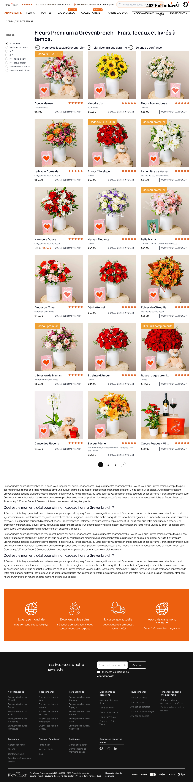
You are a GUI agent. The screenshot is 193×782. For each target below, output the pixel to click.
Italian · (57, 776)
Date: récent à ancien (19, 66)
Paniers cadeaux (117, 12)
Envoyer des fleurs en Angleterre (79, 727)
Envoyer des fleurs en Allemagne (79, 698)
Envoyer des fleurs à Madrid (17, 698)
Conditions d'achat (78, 744)
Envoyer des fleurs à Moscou (48, 727)
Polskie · (64, 776)
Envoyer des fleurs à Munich (48, 706)
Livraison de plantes (139, 715)
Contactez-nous (16, 753)
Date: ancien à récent (19, 70)
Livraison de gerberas (140, 706)
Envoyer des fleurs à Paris (17, 713)
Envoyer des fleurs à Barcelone (17, 720)
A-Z (11, 51)
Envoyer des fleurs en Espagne (79, 706)
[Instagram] (110, 748)
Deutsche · (49, 776)
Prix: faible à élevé (18, 58)
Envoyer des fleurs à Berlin (17, 706)
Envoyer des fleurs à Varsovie (48, 713)
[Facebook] (103, 748)
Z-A (11, 55)
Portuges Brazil (95, 776)
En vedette (14, 43)
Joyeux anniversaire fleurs (109, 701)
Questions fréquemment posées (20, 760)
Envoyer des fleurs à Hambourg (17, 727)
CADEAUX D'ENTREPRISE (19, 21)
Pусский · (79, 776)
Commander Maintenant (68, 112)
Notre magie (45, 744)
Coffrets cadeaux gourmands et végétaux (171, 701)
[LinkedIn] (115, 748)
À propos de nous (16, 744)
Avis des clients (46, 749)
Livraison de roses (138, 697)
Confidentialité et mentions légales (77, 750)
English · (71, 776)
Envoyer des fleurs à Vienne (48, 698)
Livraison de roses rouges (142, 711)
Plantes (46, 12)
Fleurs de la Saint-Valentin (108, 722)
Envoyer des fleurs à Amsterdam (48, 720)
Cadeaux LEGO (66, 12)
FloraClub (12, 749)
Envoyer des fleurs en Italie (79, 720)
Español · (33, 776)
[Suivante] (123, 465)
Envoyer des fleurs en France (79, 713)
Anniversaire (13, 12)
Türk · (86, 776)
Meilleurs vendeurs (18, 47)
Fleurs (30, 12)
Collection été (90, 12)
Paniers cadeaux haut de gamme (172, 709)
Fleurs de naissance (109, 712)
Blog (41, 753)
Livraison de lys (137, 702)
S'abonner (137, 665)
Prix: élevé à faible (18, 62)
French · (41, 776)
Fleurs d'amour (107, 707)
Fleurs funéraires (107, 716)
